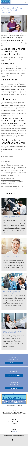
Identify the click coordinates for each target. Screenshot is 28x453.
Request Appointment (14, 375)
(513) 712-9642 (17, 181)
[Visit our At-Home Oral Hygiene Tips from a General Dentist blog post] (13, 206)
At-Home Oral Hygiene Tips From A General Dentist (12, 217)
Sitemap (16, 436)
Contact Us (14, 388)
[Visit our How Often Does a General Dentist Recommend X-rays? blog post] (13, 281)
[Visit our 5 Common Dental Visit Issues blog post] (13, 246)
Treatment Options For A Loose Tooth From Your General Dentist (12, 332)
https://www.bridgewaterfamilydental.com (10, 180)
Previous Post (5, 353)
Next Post (24, 353)
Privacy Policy (12, 436)
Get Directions (14, 362)
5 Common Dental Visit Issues (10, 256)
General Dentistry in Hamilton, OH (16, 188)
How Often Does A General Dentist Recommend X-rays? (12, 292)
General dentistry (5, 34)
